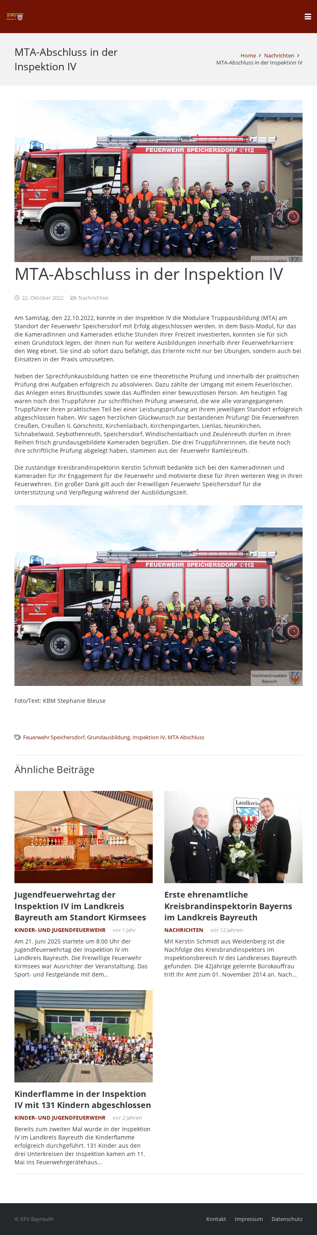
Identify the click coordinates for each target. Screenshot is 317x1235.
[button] (308, 16)
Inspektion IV (148, 737)
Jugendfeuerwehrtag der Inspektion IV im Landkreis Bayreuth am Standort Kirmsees (80, 906)
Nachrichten (93, 297)
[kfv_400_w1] (15, 16)
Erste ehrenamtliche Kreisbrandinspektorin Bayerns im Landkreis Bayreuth (228, 906)
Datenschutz (287, 1219)
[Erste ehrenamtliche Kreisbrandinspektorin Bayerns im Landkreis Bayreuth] (233, 837)
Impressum (249, 1219)
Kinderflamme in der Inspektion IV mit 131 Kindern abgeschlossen (82, 1099)
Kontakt (216, 1219)
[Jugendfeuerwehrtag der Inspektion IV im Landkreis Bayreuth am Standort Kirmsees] (83, 837)
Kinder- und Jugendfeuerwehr (60, 930)
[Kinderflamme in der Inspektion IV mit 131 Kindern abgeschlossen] (83, 1036)
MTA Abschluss (186, 737)
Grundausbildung (108, 737)
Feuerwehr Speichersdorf (54, 737)
